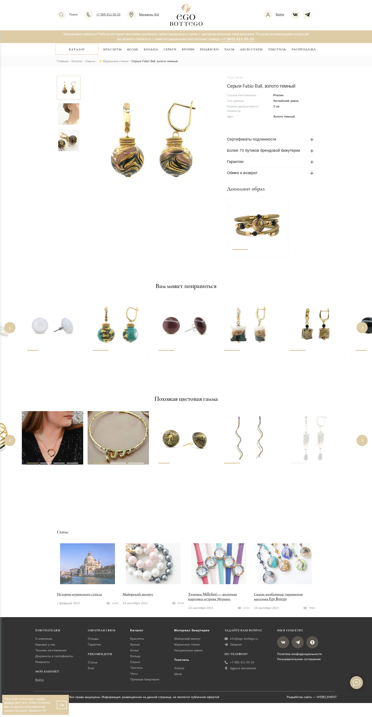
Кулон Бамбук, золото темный (52, 469)
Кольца (151, 49)
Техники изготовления (51, 650)
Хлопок (179, 668)
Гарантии (94, 645)
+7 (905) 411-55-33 (237, 39)
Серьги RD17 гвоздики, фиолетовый (178, 359)
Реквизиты (42, 662)
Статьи (93, 662)
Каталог (77, 49)
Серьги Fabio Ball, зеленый (115, 356)
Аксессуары (251, 49)
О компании (43, 639)
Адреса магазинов (243, 668)
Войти (39, 680)
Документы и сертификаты (54, 656)
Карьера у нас (45, 645)
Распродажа (304, 49)
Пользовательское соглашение (299, 659)
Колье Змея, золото (109, 469)
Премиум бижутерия (144, 679)
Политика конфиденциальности (299, 654)
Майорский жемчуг (137, 594)
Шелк (178, 674)
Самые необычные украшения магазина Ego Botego (278, 596)
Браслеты (112, 49)
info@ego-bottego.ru (244, 639)
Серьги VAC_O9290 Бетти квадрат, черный (246, 359)
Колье (132, 49)
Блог (91, 668)
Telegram (236, 645)
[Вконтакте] (297, 14)
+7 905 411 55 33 (242, 662)
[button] (240, 224)
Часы (229, 49)
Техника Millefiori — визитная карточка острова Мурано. (212, 596)
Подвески (209, 49)
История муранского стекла (79, 594)
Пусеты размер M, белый (48, 356)
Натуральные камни (188, 650)
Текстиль (277, 49)
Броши (188, 49)
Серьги (170, 49)
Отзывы (93, 639)
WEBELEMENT (326, 697)
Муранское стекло (116, 61)
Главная (62, 61)
